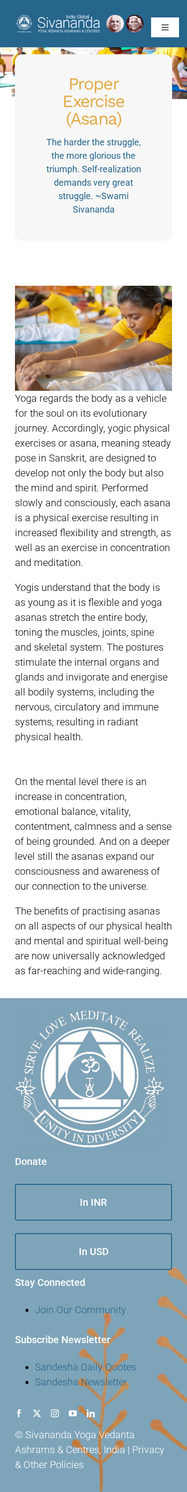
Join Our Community (80, 1310)
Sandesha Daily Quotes (85, 1367)
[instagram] (55, 1413)
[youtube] (73, 1413)
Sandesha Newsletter (81, 1382)
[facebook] (19, 1413)
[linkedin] (91, 1413)
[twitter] (37, 1413)
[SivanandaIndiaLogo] (80, 18)
